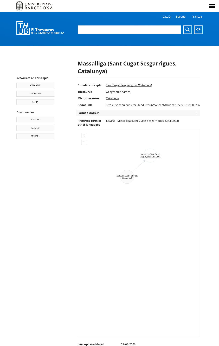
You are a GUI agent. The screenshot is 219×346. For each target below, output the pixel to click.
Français (197, 16)
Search (187, 29)
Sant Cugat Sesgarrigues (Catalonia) (129, 85)
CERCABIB (35, 85)
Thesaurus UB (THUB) (40, 28)
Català (167, 16)
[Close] (212, 6)
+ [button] (84, 135)
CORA (35, 101)
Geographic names (118, 92)
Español (181, 16)
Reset (198, 29)
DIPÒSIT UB (35, 93)
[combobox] (129, 29)
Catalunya (112, 98)
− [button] (84, 142)
